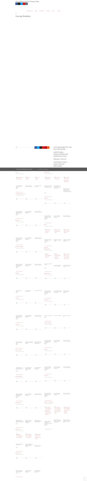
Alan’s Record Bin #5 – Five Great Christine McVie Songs (67, 266)
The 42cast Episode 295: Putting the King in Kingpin (19, 186)
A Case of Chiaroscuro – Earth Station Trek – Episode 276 (28, 471)
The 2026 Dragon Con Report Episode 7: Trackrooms (38, 368)
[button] (16, 13)
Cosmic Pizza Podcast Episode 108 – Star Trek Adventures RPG (38, 342)
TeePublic (48, 10)
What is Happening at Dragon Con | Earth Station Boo (28, 212)
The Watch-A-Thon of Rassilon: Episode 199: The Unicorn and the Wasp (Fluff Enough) (57, 421)
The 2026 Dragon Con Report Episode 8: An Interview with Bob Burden (28, 368)
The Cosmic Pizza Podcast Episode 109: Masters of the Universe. (29, 342)
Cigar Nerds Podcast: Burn (38, 290)
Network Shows (30, 10)
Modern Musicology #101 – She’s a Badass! (19, 444)
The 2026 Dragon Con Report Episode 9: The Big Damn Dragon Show (19, 368)
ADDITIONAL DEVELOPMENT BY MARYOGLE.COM (61, 154)
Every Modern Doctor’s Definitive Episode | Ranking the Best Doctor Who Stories (57, 187)
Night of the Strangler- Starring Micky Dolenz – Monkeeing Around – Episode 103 (19, 212)
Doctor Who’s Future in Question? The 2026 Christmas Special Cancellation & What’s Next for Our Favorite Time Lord (67, 190)
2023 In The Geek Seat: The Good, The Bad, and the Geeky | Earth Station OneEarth (29, 445)
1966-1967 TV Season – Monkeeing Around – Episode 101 (66, 292)
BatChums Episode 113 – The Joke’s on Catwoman (38, 212)
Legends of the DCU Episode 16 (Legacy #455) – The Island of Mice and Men (20, 421)
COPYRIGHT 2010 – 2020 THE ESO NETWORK (61, 164)
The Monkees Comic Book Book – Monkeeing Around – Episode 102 (58, 292)
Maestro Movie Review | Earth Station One (38, 446)
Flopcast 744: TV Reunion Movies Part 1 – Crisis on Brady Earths (67, 240)
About (53, 10)
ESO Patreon (41, 10)
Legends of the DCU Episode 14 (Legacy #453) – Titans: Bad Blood (38, 421)
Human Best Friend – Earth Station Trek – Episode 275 (38, 471)
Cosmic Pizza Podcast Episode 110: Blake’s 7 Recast (19, 342)
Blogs (36, 10)
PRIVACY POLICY (60, 159)
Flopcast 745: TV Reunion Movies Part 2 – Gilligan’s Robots (57, 240)
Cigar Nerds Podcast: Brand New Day (28, 291)
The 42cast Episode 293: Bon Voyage (38, 186)
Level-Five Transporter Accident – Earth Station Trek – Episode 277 (19, 471)
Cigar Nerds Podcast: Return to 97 (19, 291)
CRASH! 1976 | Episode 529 (57, 315)
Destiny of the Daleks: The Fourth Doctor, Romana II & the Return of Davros (48, 186)
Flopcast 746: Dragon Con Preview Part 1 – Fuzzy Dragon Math (48, 240)
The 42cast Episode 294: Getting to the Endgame (28, 186)
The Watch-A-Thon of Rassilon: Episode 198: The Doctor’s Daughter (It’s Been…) (67, 421)
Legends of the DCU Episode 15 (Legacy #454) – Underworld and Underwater (29, 421)
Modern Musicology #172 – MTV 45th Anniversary (57, 265)
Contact (58, 10)
